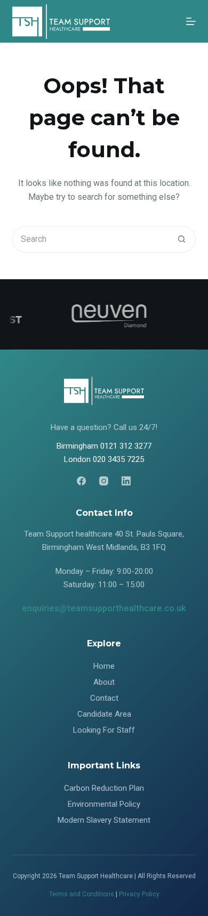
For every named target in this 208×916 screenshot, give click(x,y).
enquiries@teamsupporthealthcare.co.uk (104, 608)
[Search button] (182, 239)
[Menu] (191, 21)
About (104, 682)
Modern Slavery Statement (104, 820)
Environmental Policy (104, 804)
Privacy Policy (139, 894)
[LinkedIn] (126, 480)
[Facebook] (81, 480)
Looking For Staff (104, 730)
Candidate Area (104, 714)
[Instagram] (103, 480)
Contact (104, 698)
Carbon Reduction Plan (104, 788)
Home (104, 666)
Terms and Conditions (81, 894)
